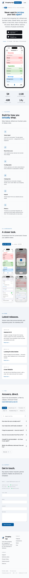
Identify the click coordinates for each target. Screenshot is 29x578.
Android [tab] (17, 244)
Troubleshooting (13, 410)
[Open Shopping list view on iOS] (8, 261)
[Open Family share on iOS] (21, 289)
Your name (4, 492)
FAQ (17, 545)
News (17, 543)
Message (4, 511)
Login (25, 2)
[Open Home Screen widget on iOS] (8, 289)
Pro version (21, 408)
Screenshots (19, 540)
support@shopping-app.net (9, 402)
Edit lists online (5, 557)
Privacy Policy (5, 559)
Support (4, 554)
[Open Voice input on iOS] (21, 261)
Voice (4, 410)
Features (18, 538)
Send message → (8, 524)
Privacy (22, 410)
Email (3, 499)
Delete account (5, 561)
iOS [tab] (7, 244)
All (4, 408)
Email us (4, 563)
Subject (4, 506)
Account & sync (12, 408)
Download (17, 2)
